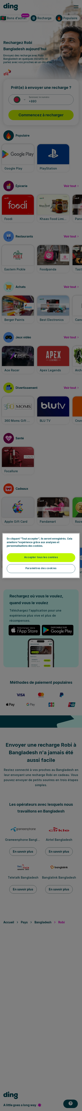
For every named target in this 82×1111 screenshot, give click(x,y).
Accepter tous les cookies (41, 557)
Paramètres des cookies (41, 568)
